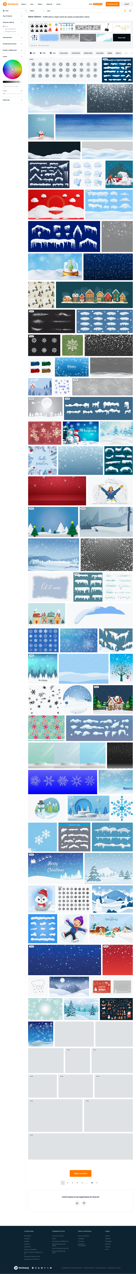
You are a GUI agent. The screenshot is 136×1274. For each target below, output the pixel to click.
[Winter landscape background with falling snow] (42, 669)
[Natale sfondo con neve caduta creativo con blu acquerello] (94, 127)
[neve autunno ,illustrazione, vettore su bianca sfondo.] (77, 699)
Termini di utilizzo (89, 1268)
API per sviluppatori (30, 1249)
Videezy (26, 1241)
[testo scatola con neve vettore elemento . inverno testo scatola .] (40, 367)
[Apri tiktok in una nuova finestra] (45, 1268)
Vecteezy (27, 1238)
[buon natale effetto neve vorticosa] (114, 1034)
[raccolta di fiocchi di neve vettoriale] (46, 1060)
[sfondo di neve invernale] (78, 640)
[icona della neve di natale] (43, 640)
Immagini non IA (10, 31)
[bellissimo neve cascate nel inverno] (53, 554)
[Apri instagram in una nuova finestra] (36, 1268)
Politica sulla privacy (100, 1268)
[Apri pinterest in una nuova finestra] (42, 1268)
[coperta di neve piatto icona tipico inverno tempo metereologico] (100, 615)
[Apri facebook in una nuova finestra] (33, 1268)
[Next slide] (130, 53)
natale (110, 53)
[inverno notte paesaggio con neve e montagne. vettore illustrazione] (69, 987)
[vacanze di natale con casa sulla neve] (113, 699)
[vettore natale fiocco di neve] (72, 345)
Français (107, 1247)
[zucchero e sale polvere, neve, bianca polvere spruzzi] (51, 321)
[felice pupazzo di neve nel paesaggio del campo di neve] (47, 808)
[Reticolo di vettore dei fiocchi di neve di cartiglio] (46, 728)
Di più (58, 4)
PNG (44, 53)
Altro (106, 1249)
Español (107, 1238)
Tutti (6, 26)
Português (108, 1241)
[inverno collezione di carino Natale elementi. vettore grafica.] (116, 1009)
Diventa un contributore (82, 1244)
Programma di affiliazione (60, 1241)
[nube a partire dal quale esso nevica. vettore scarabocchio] (38, 987)
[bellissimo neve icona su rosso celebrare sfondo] (75, 1086)
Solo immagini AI (10, 29)
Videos (40, 4)
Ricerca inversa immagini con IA (33, 1253)
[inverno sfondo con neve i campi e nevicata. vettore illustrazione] (84, 669)
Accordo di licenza (58, 1236)
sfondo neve (88, 53)
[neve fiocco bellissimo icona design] (122, 808)
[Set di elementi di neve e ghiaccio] (118, 587)
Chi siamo (81, 1241)
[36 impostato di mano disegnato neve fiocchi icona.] (74, 899)
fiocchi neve (76, 53)
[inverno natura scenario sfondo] (81, 1009)
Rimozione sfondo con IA (32, 1256)
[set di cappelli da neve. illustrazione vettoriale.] (118, 460)
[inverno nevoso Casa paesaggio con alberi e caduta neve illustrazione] (40, 386)
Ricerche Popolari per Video (59, 1251)
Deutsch (107, 1244)
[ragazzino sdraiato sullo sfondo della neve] (73, 928)
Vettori (23, 4)
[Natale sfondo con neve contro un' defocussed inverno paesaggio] (116, 433)
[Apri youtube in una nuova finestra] (51, 1268)
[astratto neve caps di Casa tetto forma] (87, 587)
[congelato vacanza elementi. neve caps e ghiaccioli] (64, 236)
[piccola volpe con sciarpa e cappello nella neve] (41, 899)
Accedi (127, 4)
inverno (118, 53)
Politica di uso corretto (114, 1268)
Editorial (49, 4)
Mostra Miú (121, 38)
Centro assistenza (83, 1236)
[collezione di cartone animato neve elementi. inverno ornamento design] (105, 321)
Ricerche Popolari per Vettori (59, 1244)
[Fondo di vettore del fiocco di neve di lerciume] (44, 433)
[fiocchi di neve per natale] (44, 345)
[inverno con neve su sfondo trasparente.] (120, 755)
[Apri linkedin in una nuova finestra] (39, 1268)
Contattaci (81, 1238)
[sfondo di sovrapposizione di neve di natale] (80, 460)
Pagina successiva (80, 1173)
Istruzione (27, 1247)
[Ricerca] (125, 11)
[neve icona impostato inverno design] (44, 699)
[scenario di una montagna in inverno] (74, 1034)
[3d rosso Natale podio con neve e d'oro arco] (56, 204)
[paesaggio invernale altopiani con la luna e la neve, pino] (55, 1115)
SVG (34, 53)
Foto (31, 4)
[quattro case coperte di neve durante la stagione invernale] (46, 615)
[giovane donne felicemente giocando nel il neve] (110, 490)
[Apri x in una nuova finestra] (48, 1268)
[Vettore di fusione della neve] (116, 640)
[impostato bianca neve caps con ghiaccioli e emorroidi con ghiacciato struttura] (117, 70)
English (107, 1236)
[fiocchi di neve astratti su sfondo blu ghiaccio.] (113, 1086)
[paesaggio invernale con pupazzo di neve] (112, 899)
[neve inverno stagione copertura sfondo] (72, 367)
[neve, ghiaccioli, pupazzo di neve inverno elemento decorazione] (112, 1060)
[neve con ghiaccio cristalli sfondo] (45, 1009)
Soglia (5, 91)
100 (92, 1183)
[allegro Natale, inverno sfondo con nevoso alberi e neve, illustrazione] (45, 408)
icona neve (100, 53)
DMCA (54, 1238)
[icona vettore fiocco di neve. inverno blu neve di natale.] (62, 782)
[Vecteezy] (10, 4)
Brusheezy (27, 1236)
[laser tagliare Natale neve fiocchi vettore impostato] (77, 1060)
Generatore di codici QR (31, 1259)
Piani (90, 4)
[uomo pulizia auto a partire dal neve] (119, 174)
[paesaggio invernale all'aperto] (109, 868)
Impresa (27, 1244)
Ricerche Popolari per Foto (60, 1248)
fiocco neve (64, 53)
